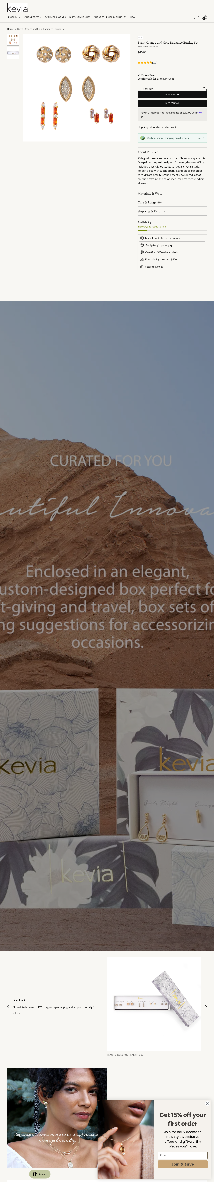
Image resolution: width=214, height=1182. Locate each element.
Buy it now (172, 103)
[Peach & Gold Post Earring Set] (154, 1004)
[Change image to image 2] (13, 53)
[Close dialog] (207, 1103)
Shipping (143, 127)
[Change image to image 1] (13, 39)
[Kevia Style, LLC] (17, 7)
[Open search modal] (193, 17)
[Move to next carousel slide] (204, 290)
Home (10, 28)
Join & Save (182, 1164)
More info (201, 138)
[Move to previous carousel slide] (197, 291)
